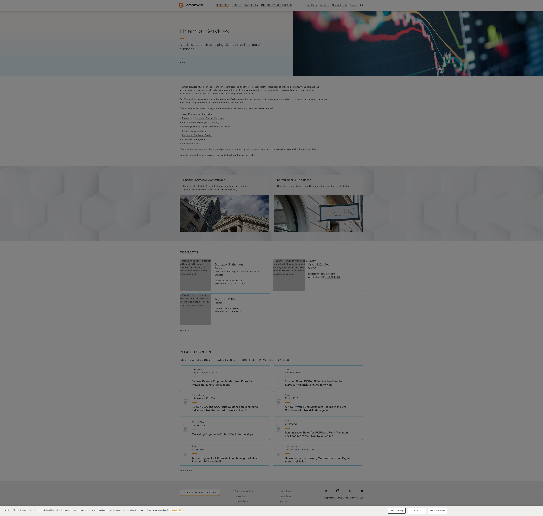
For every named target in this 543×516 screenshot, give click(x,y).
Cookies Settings (397, 510)
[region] (271, 511)
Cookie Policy (177, 510)
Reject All (417, 510)
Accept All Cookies (437, 510)
